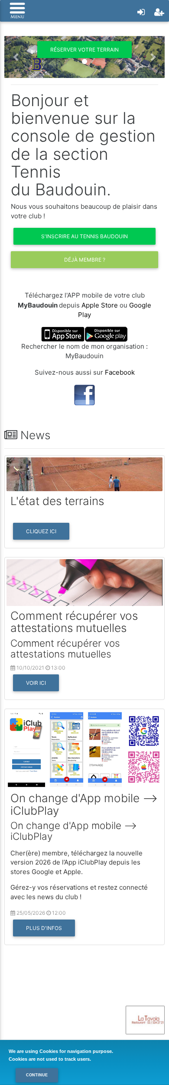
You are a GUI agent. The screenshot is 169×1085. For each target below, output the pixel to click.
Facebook (120, 372)
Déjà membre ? (84, 259)
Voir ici (36, 683)
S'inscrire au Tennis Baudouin (84, 236)
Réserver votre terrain (84, 49)
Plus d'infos (44, 928)
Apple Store (99, 305)
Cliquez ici (41, 531)
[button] (16, 57)
